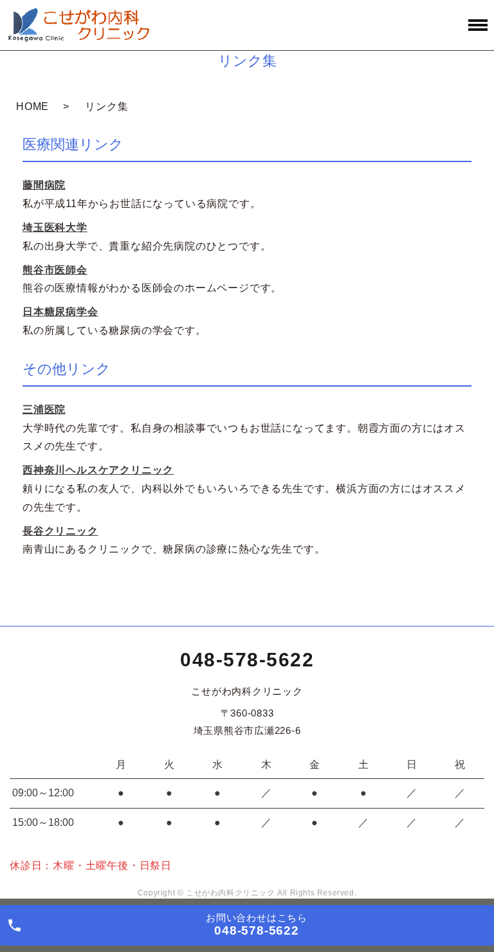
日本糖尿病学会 (60, 311)
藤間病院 (44, 184)
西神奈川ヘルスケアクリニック (98, 469)
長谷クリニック (60, 531)
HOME (32, 106)
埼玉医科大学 (55, 227)
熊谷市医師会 (55, 269)
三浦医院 (44, 409)
